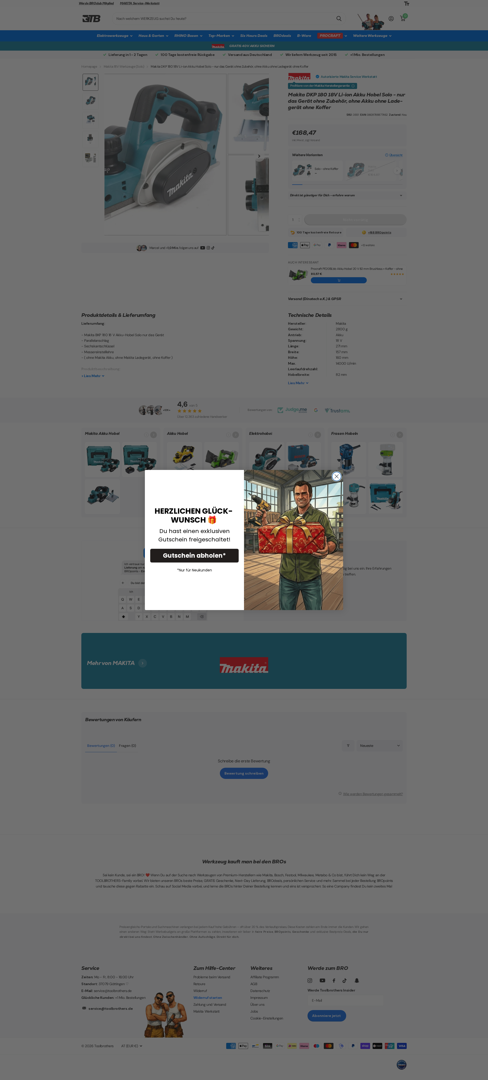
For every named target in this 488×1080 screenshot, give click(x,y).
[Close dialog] (336, 476)
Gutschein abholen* (194, 555)
